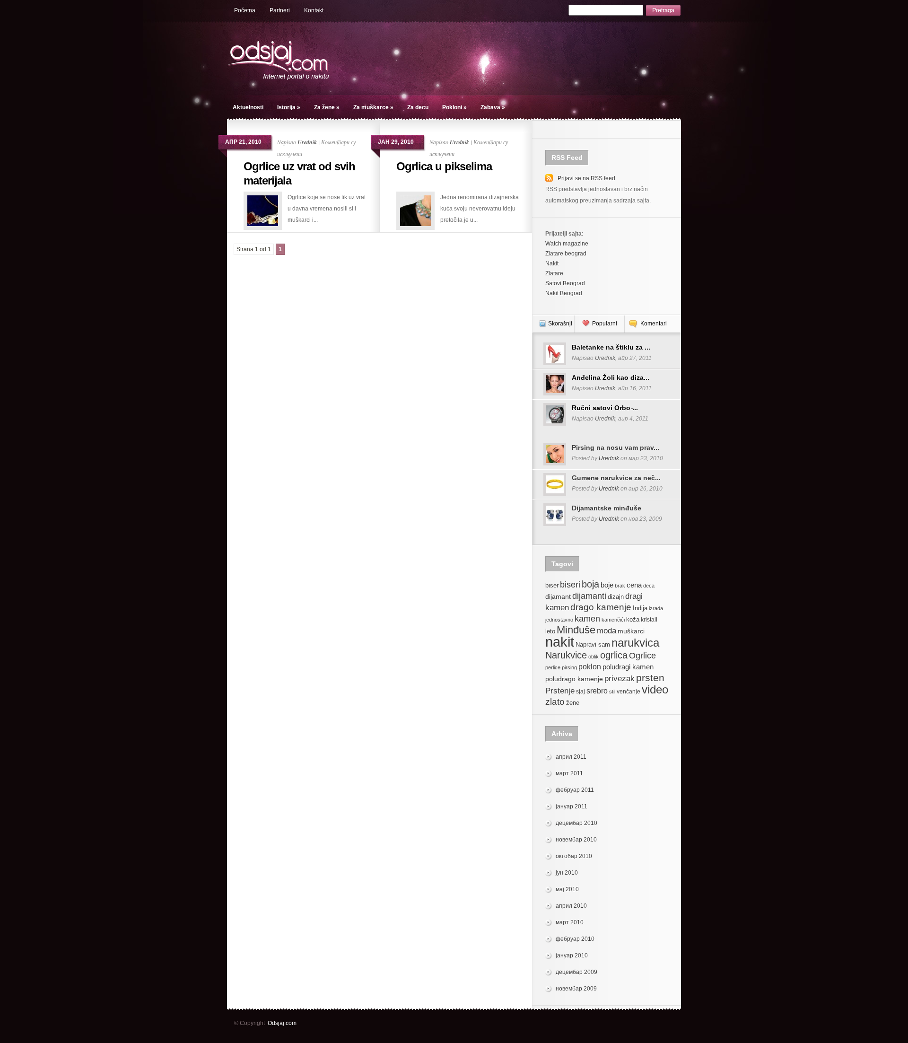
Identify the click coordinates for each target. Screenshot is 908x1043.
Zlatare (554, 273)
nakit (559, 641)
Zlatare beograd (565, 253)
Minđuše (576, 630)
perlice (552, 667)
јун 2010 (567, 872)
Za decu (417, 107)
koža (632, 619)
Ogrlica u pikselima (444, 166)
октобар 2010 (574, 856)
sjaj (580, 691)
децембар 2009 (576, 972)
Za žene (327, 107)
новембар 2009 (576, 988)
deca (649, 585)
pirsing (569, 667)
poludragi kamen (628, 667)
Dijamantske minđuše (606, 508)
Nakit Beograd (563, 293)
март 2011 (569, 773)
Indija (640, 608)
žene (572, 702)
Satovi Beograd (565, 283)
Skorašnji (560, 323)
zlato (555, 701)
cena (634, 585)
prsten (650, 677)
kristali (649, 619)
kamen (587, 618)
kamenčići (613, 619)
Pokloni (454, 107)
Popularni (604, 323)
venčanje (628, 691)
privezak (619, 678)
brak (620, 585)
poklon (589, 667)
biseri (570, 584)
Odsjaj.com (282, 1023)
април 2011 (571, 757)
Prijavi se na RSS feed (586, 178)
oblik (593, 656)
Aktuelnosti (248, 107)
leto (550, 631)
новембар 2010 (576, 839)
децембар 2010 (576, 823)
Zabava (492, 107)
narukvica (635, 642)
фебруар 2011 (575, 790)
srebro (597, 691)
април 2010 (571, 906)
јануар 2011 (571, 806)
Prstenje (560, 690)
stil (612, 691)
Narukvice (566, 655)
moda (606, 630)
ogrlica (614, 654)
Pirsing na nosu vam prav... (615, 447)
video (655, 689)
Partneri (280, 10)
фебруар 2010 (575, 939)
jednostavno (559, 619)
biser (552, 585)
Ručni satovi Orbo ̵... (605, 408)
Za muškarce (373, 107)
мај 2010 (567, 889)
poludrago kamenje (574, 679)
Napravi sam (593, 644)
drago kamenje (600, 607)
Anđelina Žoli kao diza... (610, 377)
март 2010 (570, 922)
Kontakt (313, 10)
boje (607, 585)
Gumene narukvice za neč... (616, 478)
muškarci (631, 631)
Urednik (307, 142)
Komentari (653, 323)
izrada (656, 608)
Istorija (288, 107)
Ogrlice (642, 655)
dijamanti (589, 596)
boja (590, 583)
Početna (244, 10)
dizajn (616, 597)
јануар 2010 (572, 955)
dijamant (558, 596)
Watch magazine (566, 243)
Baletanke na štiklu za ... (611, 347)
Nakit (552, 263)
